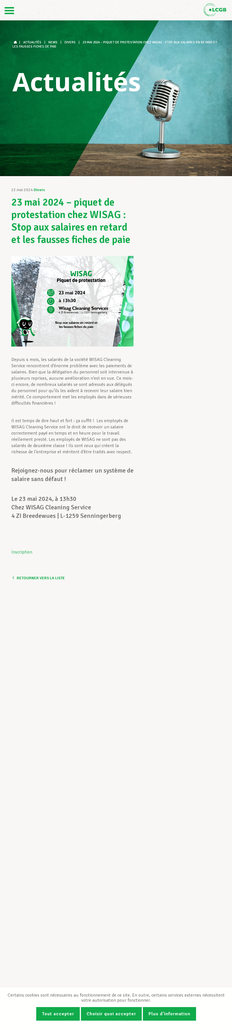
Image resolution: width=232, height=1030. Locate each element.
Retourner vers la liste (41, 578)
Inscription (21, 552)
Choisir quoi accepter (111, 1014)
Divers (39, 189)
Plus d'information (169, 1014)
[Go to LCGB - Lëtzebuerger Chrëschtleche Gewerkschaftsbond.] (16, 42)
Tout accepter (58, 1014)
